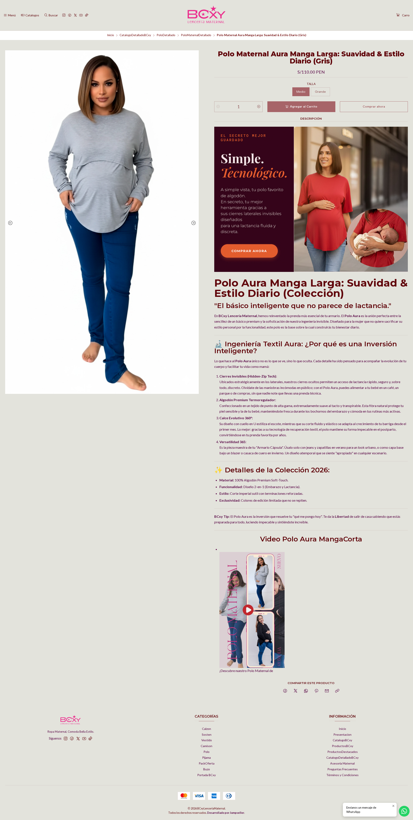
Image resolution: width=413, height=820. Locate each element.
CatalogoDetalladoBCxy (135, 35)
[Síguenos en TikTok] (87, 15)
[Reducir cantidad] (218, 107)
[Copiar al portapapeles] (337, 691)
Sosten (206, 734)
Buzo (206, 769)
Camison (206, 746)
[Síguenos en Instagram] (64, 15)
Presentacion (342, 734)
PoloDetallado (166, 35)
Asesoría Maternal (342, 763)
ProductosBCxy (342, 746)
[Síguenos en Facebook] (70, 15)
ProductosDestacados (342, 752)
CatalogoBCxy (342, 740)
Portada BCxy (206, 775)
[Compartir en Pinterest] (316, 691)
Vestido (206, 740)
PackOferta (206, 763)
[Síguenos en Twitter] (75, 15)
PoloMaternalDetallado (196, 35)
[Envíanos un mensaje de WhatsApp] (404, 811)
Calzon (206, 729)
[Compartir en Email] (326, 691)
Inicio (110, 35)
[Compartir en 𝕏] (295, 691)
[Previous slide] (9, 223)
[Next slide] (194, 223)
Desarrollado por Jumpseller (225, 812)
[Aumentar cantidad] (258, 107)
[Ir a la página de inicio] (206, 15)
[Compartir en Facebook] (285, 691)
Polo (206, 752)
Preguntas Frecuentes (342, 769)
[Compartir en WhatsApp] (306, 691)
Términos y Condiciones (342, 775)
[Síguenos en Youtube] (81, 15)
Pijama (206, 757)
